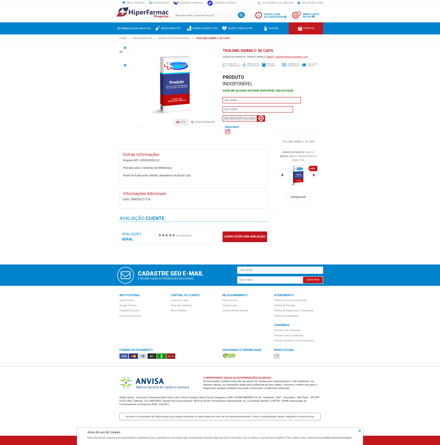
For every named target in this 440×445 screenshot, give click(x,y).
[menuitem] (122, 38)
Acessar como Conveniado (288, 335)
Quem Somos (126, 300)
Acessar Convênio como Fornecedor (294, 340)
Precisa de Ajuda (312, 3)
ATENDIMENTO (160, 3)
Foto (182, 122)
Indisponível (298, 197)
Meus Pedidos (135, 3)
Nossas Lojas (230, 305)
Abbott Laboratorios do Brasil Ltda (287, 57)
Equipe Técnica (127, 305)
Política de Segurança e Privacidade (294, 310)
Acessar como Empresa (287, 330)
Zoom (203, 122)
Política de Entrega (284, 305)
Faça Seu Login (179, 300)
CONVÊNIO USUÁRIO (224, 3)
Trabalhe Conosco (129, 310)
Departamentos (135, 28)
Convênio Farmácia (130, 315)
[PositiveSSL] (229, 355)
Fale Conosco (230, 300)
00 (299, 13)
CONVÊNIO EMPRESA (190, 3)
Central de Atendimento (235, 310)
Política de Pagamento (286, 315)
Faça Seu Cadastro (181, 305)
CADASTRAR (312, 279)
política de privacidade (337, 437)
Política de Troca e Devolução (290, 300)
